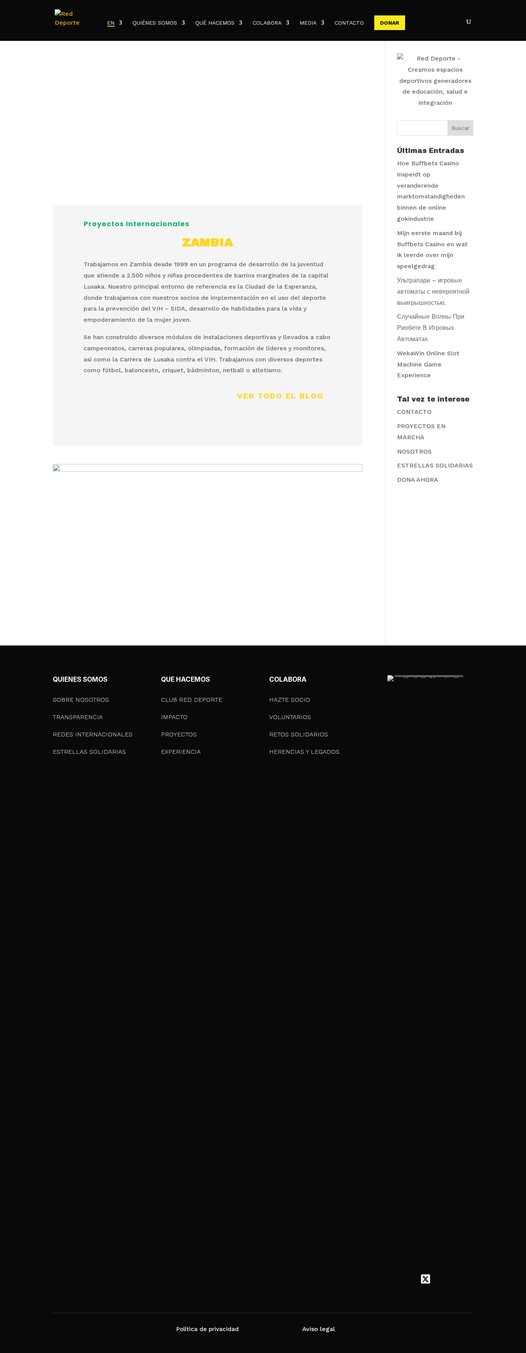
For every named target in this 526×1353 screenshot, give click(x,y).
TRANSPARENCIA (78, 717)
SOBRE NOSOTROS (81, 699)
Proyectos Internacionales (136, 224)
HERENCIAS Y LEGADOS (304, 751)
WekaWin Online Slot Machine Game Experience (428, 364)
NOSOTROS (414, 451)
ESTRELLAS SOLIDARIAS (435, 465)
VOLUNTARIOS (290, 717)
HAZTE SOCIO (289, 699)
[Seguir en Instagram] (441, 1279)
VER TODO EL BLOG (280, 395)
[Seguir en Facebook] (409, 1279)
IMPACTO (174, 717)
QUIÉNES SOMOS (154, 23)
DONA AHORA (417, 479)
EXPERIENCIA (181, 751)
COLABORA (267, 23)
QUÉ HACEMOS (215, 23)
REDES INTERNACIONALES (92, 734)
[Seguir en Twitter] (425, 1279)
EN (110, 23)
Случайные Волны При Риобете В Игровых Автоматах (430, 328)
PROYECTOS (179, 734)
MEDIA (308, 23)
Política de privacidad (207, 1329)
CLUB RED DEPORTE (191, 699)
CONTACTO (349, 23)
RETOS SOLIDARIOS (298, 734)
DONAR (389, 23)
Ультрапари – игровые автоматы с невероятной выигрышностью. (433, 291)
